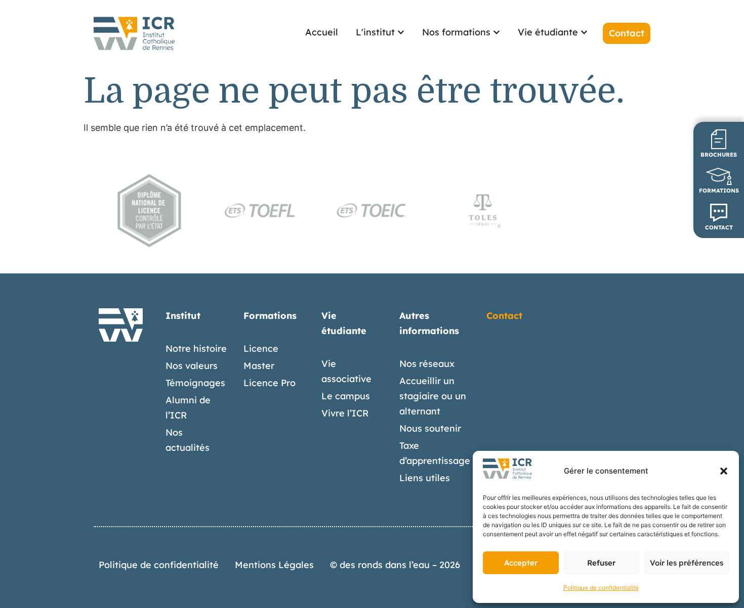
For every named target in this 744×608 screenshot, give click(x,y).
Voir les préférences (686, 563)
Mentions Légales (274, 565)
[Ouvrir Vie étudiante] (584, 32)
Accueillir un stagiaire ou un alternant (432, 396)
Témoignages (195, 383)
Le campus (345, 396)
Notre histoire (196, 348)
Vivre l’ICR (345, 413)
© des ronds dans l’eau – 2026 (395, 565)
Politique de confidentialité (601, 587)
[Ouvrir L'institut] (400, 32)
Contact (504, 315)
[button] (724, 471)
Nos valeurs (192, 365)
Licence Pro (269, 383)
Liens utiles (424, 478)
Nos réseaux (426, 363)
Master (258, 365)
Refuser (601, 563)
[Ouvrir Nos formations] (496, 32)
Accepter (521, 563)
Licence (260, 348)
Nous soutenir (430, 428)
